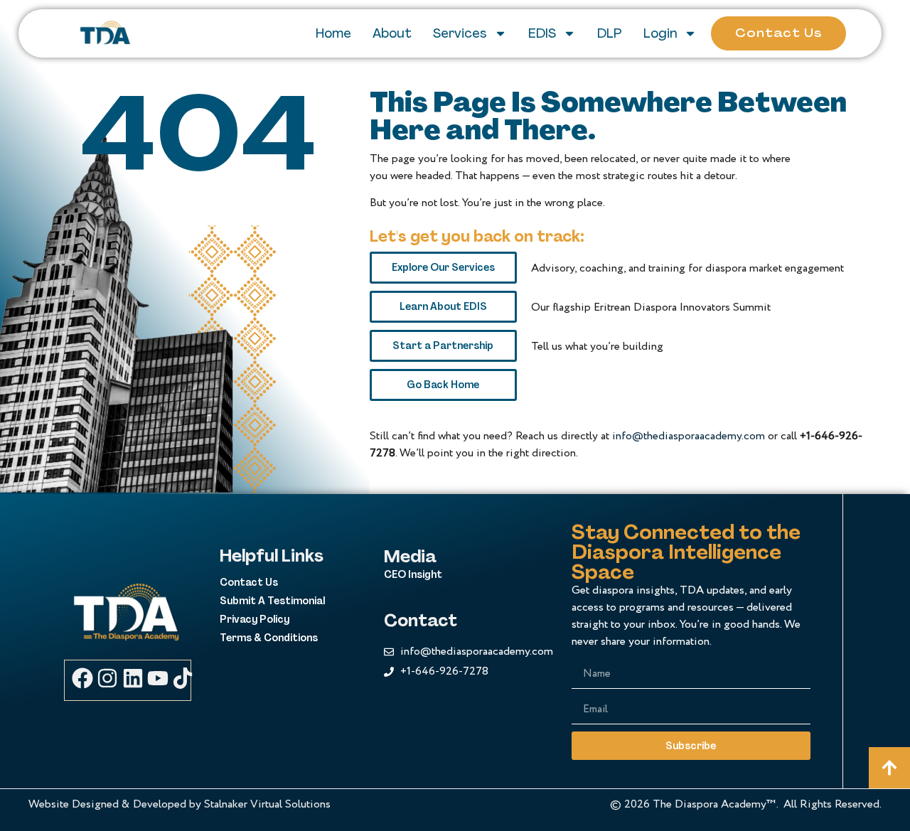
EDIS (542, 33)
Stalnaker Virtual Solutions (267, 804)
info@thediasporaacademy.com (688, 436)
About (392, 33)
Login (660, 33)
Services (460, 33)
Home (333, 33)
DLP (609, 33)
